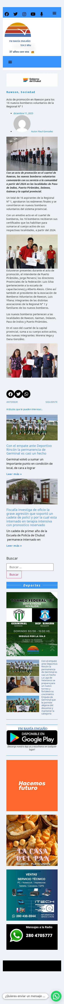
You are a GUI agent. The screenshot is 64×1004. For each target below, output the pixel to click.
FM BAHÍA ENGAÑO (20, 41)
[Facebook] (7, 14)
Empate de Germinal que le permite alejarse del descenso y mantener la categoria (48, 705)
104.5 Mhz (25, 45)
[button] (54, 13)
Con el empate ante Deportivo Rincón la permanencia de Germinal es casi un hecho (29, 449)
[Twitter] (15, 14)
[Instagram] (24, 14)
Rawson (12, 92)
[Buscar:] (30, 567)
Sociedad (28, 92)
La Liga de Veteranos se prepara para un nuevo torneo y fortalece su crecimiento (48, 686)
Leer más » (14, 474)
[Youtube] (33, 14)
